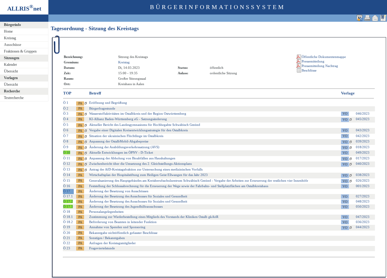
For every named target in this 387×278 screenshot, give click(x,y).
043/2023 (362, 130)
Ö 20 (66, 233)
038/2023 (362, 175)
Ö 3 (65, 113)
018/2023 (362, 147)
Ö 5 (65, 124)
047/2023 (362, 217)
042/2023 (362, 136)
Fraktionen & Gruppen (20, 51)
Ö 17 (66, 191)
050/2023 (362, 206)
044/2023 (362, 227)
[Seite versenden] (375, 17)
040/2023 (362, 163)
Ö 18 (66, 211)
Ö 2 (65, 108)
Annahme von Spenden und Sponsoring (117, 227)
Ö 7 (65, 136)
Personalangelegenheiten (106, 211)
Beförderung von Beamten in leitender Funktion (123, 222)
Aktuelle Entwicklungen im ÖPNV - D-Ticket (121, 152)
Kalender (10, 64)
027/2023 (362, 196)
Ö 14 (66, 175)
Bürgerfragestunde (102, 108)
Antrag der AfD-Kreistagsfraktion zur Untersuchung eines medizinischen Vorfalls (146, 169)
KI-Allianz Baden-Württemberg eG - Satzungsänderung (128, 119)
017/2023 (362, 158)
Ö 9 (65, 147)
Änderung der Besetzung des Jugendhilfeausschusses (126, 206)
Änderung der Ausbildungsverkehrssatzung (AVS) (124, 147)
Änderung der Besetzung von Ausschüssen (118, 191)
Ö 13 (66, 169)
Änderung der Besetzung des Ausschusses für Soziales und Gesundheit (138, 196)
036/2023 (362, 222)
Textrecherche (14, 98)
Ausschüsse (12, 45)
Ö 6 (65, 130)
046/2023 (362, 113)
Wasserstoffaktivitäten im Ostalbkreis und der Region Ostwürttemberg (137, 113)
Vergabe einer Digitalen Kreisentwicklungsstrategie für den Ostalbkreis (138, 130)
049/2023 (362, 152)
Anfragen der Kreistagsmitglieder (112, 243)
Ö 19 (66, 227)
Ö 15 (66, 180)
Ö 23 (66, 248)
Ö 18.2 (68, 222)
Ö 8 (65, 141)
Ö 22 (66, 243)
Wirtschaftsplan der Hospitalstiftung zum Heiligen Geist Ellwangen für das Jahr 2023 (148, 175)
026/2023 (362, 180)
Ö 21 (66, 238)
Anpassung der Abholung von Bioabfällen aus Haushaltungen (132, 158)
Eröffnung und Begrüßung (108, 102)
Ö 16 (66, 186)
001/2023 (362, 186)
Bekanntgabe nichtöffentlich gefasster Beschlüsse (123, 233)
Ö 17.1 (68, 196)
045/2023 (362, 119)
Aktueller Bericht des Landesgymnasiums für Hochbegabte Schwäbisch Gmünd (144, 124)
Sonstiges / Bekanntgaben (107, 238)
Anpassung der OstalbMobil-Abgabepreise (118, 141)
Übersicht (11, 71)
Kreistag (10, 38)
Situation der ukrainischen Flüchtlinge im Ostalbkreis (126, 136)
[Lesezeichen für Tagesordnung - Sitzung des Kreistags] (383, 17)
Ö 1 (65, 102)
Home (8, 31)
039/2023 (362, 141)
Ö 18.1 (68, 217)
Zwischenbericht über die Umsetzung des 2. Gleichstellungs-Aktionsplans (140, 163)
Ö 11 (66, 158)
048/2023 (362, 201)
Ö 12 (66, 163)
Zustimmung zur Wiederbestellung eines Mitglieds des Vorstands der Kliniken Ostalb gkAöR (153, 217)
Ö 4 (65, 119)
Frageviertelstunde (102, 248)
